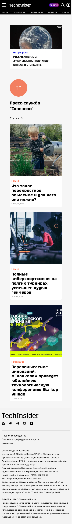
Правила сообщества (14, 435)
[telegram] (17, 423)
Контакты (7, 443)
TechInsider (20, 5)
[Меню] (4, 5)
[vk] (10, 423)
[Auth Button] (68, 5)
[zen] (24, 423)
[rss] (3, 423)
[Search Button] (63, 5)
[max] (31, 423)
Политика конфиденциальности (20, 439)
